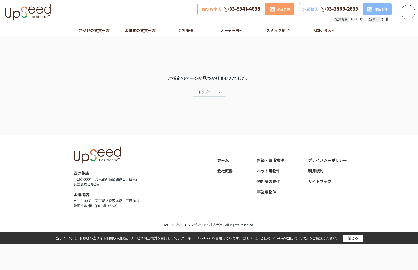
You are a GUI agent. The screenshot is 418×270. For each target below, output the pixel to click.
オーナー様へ (232, 30)
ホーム (223, 160)
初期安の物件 (268, 181)
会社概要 (186, 30)
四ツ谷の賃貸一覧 (94, 30)
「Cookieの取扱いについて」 (289, 238)
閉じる (353, 238)
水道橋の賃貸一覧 (140, 30)
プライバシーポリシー (327, 160)
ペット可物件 (268, 171)
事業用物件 (266, 192)
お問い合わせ (324, 30)
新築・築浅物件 (270, 160)
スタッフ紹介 (278, 30)
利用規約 (316, 171)
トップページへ (209, 92)
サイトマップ (319, 181)
